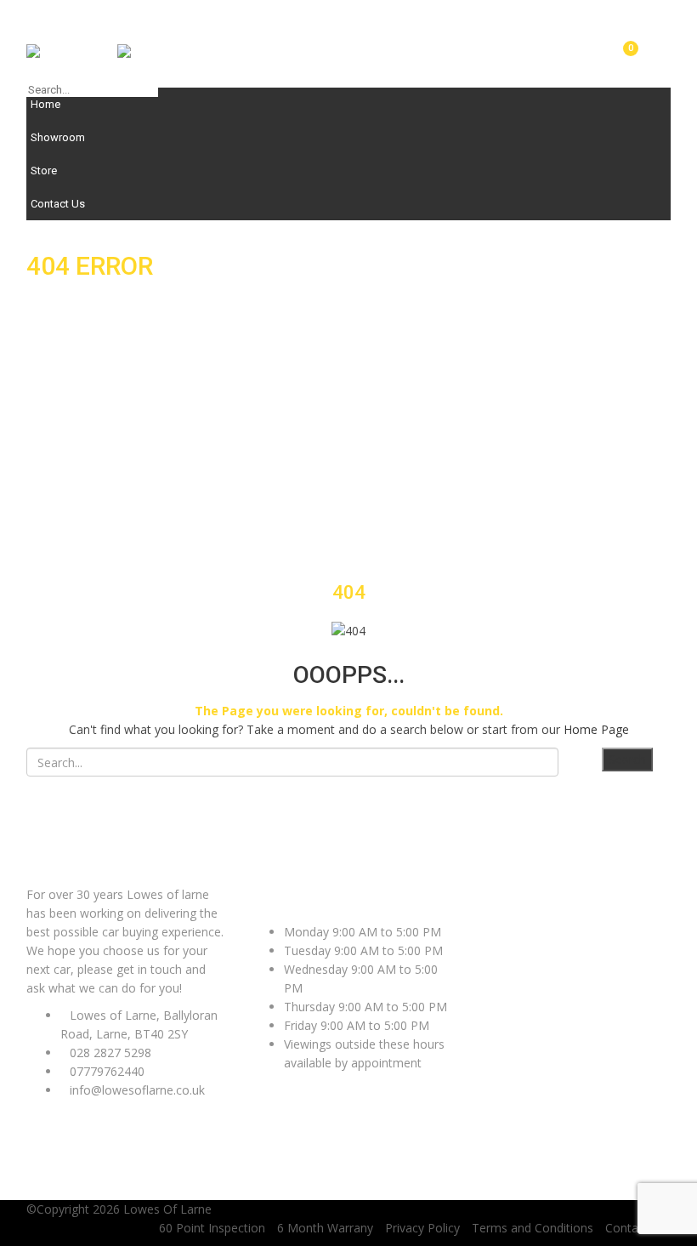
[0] (624, 57)
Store (44, 170)
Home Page (596, 729)
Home (45, 104)
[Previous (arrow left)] (30, 623)
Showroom (58, 137)
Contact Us (58, 203)
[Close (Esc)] (678, 18)
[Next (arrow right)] (667, 623)
